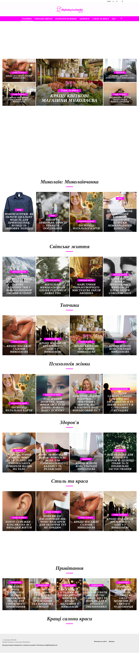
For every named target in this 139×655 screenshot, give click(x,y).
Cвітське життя (43, 19)
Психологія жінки (66, 19)
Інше (19, 210)
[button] (121, 19)
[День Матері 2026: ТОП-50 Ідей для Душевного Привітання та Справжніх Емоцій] (42, 594)
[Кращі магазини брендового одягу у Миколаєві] (52, 335)
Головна (27, 19)
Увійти (109, 1)
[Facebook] (122, 1)
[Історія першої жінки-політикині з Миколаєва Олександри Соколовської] (120, 277)
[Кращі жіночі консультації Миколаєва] (120, 70)
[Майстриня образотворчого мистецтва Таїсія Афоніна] (86, 277)
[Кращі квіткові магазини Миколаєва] (69, 82)
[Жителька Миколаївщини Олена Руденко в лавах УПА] (52, 277)
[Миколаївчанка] (69, 10)
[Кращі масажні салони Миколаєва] (19, 70)
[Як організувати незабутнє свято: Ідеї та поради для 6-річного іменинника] (96, 594)
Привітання (16, 582)
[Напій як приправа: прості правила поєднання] (52, 212)
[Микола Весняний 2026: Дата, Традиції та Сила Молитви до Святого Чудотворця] (123, 594)
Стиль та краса (100, 19)
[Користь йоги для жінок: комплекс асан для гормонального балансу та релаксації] (52, 452)
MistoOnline (26, 642)
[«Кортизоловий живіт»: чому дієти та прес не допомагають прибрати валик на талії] (19, 452)
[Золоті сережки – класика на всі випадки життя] (19, 511)
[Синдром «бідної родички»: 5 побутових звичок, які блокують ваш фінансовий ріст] (86, 394)
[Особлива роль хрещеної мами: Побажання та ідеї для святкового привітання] (15, 594)
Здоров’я (84, 19)
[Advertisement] (69, 41)
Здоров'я (120, 73)
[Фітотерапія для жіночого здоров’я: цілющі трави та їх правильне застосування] (120, 452)
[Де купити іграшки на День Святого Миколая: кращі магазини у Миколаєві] (69, 594)
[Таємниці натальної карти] (86, 212)
